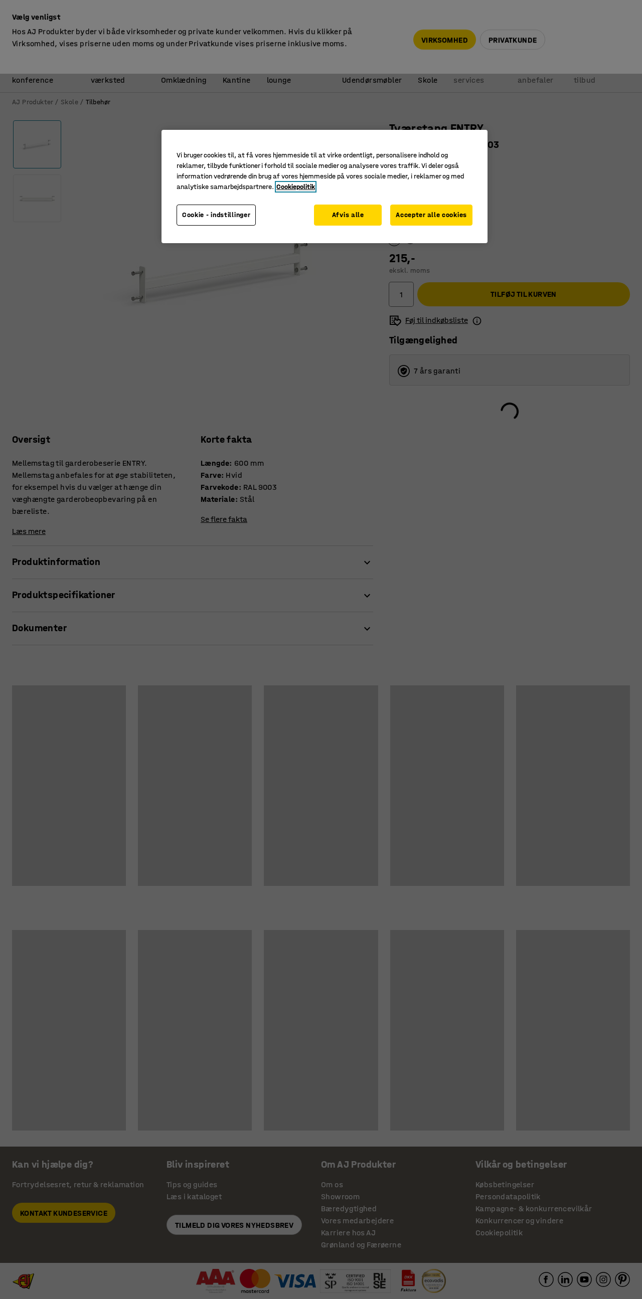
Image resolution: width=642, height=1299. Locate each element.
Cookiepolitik (295, 186)
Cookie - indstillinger (216, 215)
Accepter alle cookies (431, 215)
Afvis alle (348, 215)
